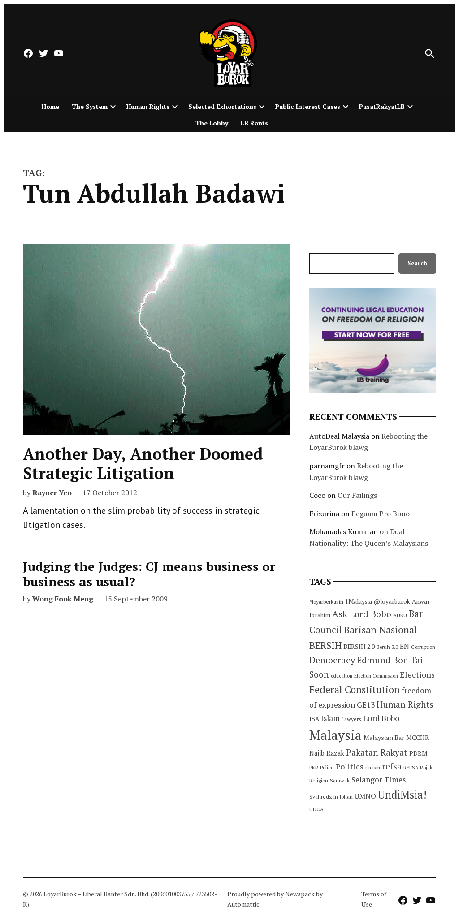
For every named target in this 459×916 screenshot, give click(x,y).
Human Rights (147, 106)
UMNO (365, 796)
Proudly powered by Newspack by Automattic (275, 899)
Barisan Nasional (380, 629)
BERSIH (325, 645)
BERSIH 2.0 (359, 646)
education (341, 676)
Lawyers (351, 719)
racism (372, 767)
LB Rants (254, 123)
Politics (350, 766)
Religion (318, 780)
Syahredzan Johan (331, 796)
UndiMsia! (402, 794)
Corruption (423, 647)
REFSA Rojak (418, 767)
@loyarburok (392, 601)
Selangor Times (378, 779)
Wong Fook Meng (62, 599)
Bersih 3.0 (387, 647)
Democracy (332, 660)
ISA (314, 719)
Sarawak (340, 780)
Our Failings (357, 495)
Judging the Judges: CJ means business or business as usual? (149, 574)
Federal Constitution (354, 689)
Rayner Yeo (52, 492)
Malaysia (335, 734)
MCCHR (417, 738)
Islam (330, 718)
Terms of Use (373, 899)
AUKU (400, 615)
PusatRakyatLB (382, 106)
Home (50, 106)
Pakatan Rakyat (376, 752)
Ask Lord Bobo (361, 614)
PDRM (418, 753)
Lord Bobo (381, 718)
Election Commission (376, 676)
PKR (313, 767)
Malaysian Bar (384, 737)
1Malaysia (358, 601)
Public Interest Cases (307, 106)
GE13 (366, 705)
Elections (417, 674)
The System (90, 106)
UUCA (316, 809)
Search (417, 263)
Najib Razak (326, 753)
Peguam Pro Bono (380, 513)
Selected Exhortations (222, 106)
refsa (392, 766)
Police (327, 767)
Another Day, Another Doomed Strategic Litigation (143, 463)
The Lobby (211, 123)
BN (404, 646)
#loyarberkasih (326, 601)
